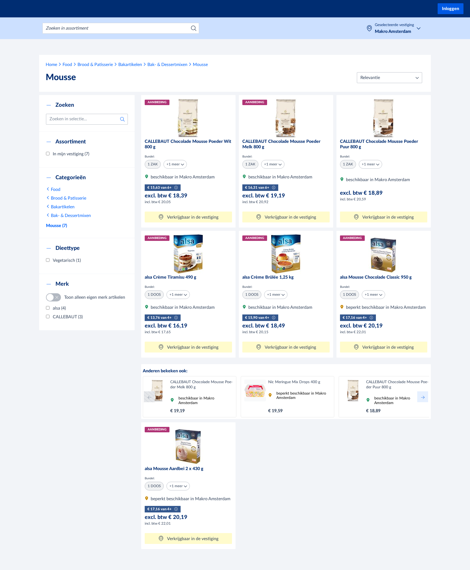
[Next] (422, 396)
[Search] (193, 28)
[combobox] (120, 28)
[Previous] (149, 396)
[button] (389, 77)
